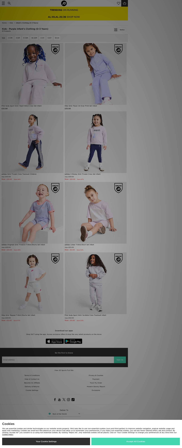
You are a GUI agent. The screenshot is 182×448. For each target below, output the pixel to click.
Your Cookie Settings (46, 441)
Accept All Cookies (135, 441)
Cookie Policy (7, 435)
